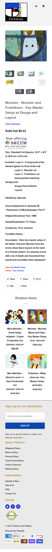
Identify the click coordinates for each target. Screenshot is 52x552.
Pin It (38, 279)
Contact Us (10, 493)
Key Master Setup (17, 267)
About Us (9, 485)
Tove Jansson (12, 124)
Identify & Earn (12, 481)
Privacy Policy (12, 456)
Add (11, 286)
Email (23, 286)
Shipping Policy (12, 448)
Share (25, 279)
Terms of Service (13, 465)
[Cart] (43, 6)
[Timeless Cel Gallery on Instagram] (18, 506)
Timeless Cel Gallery (21, 526)
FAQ (7, 489)
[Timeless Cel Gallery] (16, 13)
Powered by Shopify (14, 531)
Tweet (12, 279)
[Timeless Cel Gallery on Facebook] (13, 506)
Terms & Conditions (14, 460)
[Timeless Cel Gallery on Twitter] (7, 506)
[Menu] (36, 6)
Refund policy (12, 469)
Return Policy (11, 452)
